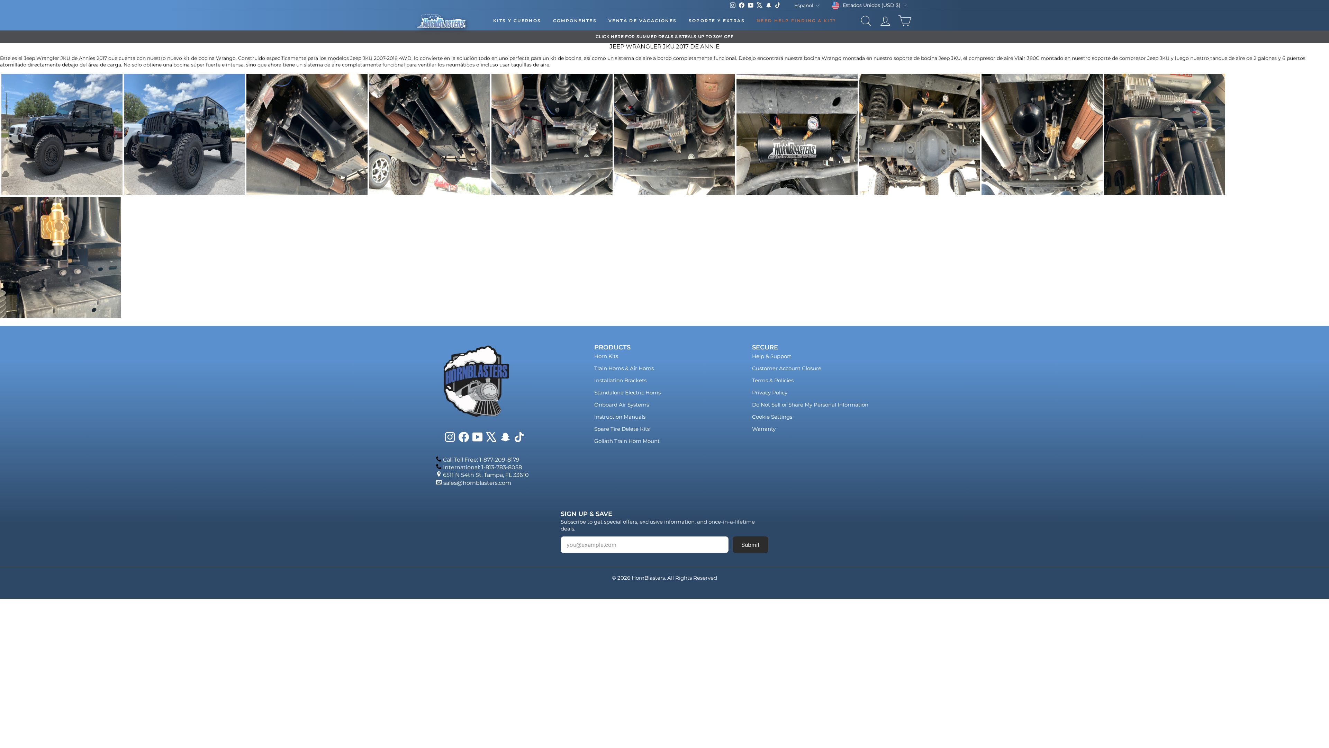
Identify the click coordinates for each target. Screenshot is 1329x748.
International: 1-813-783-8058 (482, 467)
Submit (750, 544)
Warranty (764, 429)
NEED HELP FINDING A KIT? (797, 20)
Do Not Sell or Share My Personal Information (810, 404)
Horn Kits (606, 356)
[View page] (62, 193)
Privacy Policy (769, 392)
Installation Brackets (620, 380)
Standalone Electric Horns (627, 392)
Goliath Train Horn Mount (627, 441)
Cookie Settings (772, 416)
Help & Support (771, 356)
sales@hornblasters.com (477, 483)
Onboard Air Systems (621, 404)
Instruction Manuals (619, 416)
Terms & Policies (773, 380)
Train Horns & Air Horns (624, 368)
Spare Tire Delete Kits (622, 429)
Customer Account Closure (786, 368)
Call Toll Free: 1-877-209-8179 (481, 459)
